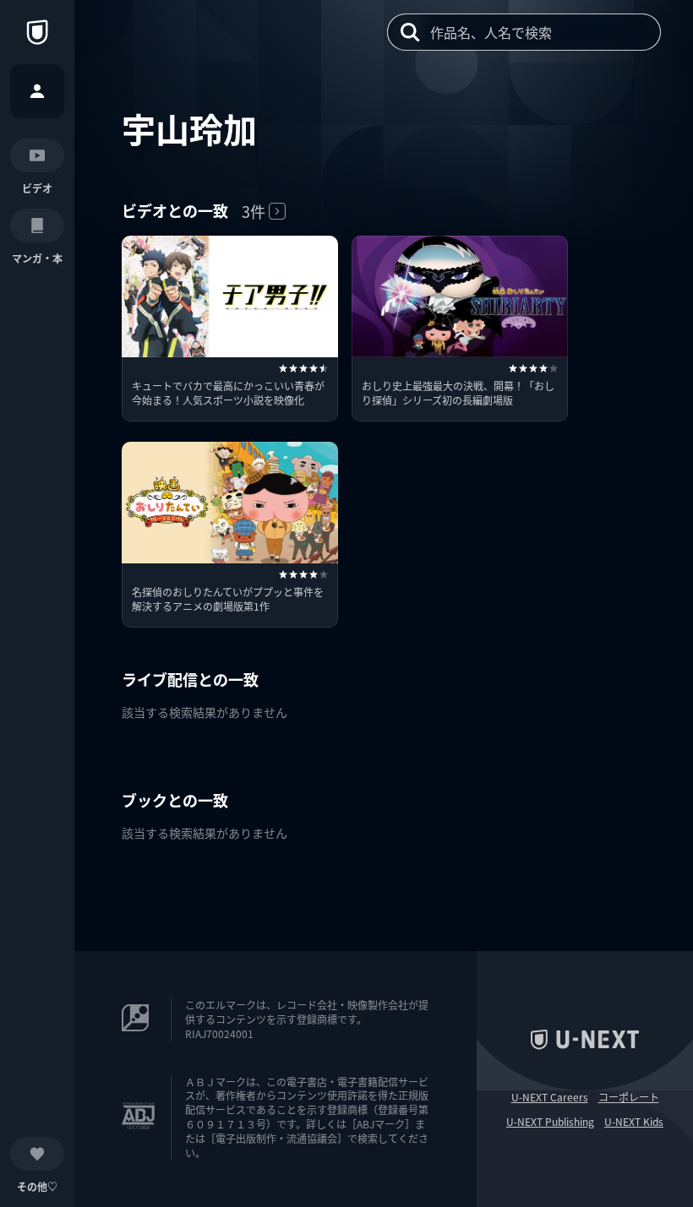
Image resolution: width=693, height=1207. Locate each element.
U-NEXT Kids (633, 1121)
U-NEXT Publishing (550, 1121)
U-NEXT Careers (549, 1097)
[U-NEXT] (37, 32)
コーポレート (628, 1097)
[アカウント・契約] (37, 91)
